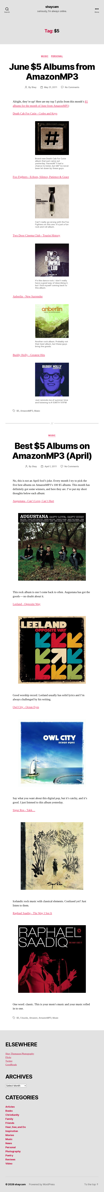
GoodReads (11, 1064)
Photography (13, 1151)
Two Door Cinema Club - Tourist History (36, 235)
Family (9, 1118)
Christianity (12, 1114)
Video (8, 1163)
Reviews (10, 1159)
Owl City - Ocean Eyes (26, 707)
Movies (9, 1135)
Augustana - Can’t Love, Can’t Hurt (33, 501)
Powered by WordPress (42, 1184)
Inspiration (11, 1131)
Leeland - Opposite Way (26, 604)
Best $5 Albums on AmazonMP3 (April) (52, 451)
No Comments (72, 87)
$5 (18, 410)
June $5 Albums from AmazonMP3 (52, 71)
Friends (9, 1123)
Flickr (8, 1057)
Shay (34, 87)
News (8, 1143)
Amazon (33, 1017)
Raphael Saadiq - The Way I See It (32, 913)
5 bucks (24, 1017)
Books (9, 1110)
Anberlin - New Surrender (28, 296)
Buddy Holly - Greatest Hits (29, 355)
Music (44, 56)
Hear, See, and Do (15, 1127)
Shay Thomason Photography (19, 1053)
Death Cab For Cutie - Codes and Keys (35, 113)
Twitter (8, 1061)
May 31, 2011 (50, 87)
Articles (10, 1106)
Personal (57, 56)
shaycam (52, 6)
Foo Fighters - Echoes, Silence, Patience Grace (41, 177)
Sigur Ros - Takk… (24, 810)
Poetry (9, 1155)
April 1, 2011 (51, 466)
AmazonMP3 (26, 410)
